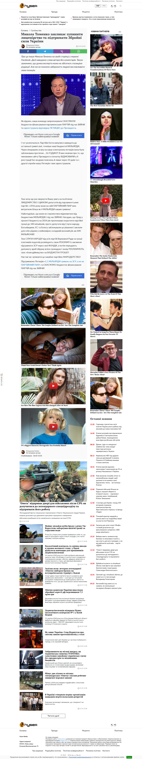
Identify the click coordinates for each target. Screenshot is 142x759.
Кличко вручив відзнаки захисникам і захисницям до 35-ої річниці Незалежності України (109, 469)
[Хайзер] (28, 5)
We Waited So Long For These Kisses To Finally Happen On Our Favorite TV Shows (106, 334)
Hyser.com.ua (61, 739)
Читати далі (53, 716)
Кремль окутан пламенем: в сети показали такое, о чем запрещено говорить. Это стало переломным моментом (94, 18)
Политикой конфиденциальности (80, 757)
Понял (129, 757)
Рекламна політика (108, 1)
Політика (118, 12)
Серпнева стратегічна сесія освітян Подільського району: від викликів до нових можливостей (109, 427)
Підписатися (76, 135)
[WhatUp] (78, 51)
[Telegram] (44, 51)
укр (97, 6)
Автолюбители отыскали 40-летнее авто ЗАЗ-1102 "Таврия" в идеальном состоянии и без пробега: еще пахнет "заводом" (44, 23)
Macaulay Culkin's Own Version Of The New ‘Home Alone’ (105, 373)
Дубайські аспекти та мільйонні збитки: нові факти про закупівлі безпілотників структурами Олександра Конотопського (108, 567)
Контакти (119, 1)
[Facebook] (28, 51)
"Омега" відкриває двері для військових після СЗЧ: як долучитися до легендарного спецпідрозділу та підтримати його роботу (107, 554)
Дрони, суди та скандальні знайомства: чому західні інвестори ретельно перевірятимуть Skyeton (106, 448)
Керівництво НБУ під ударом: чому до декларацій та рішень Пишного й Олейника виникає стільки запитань (107, 459)
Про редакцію (60, 1)
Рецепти (86, 12)
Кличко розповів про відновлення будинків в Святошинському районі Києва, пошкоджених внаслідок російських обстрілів (109, 436)
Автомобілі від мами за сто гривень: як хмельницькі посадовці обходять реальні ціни (108, 586)
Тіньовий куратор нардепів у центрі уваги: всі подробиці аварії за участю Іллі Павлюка (109, 519)
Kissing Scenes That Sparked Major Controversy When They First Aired (104, 219)
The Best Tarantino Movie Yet (102, 105)
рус (104, 6)
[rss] (111, 6)
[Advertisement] (53, 180)
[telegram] (114, 6)
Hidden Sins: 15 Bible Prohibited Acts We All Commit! (106, 142)
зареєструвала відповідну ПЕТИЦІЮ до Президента (50, 128)
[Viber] (61, 51)
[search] (120, 6)
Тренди (54, 12)
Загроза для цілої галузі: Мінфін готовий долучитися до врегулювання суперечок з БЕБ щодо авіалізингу (108, 528)
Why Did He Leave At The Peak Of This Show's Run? (105, 295)
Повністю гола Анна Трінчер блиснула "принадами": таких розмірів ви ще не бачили (43, 18)
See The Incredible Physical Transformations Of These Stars (102, 68)
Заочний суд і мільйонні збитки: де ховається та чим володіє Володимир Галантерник (109, 577)
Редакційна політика (74, 1)
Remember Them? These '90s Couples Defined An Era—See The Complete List (106, 411)
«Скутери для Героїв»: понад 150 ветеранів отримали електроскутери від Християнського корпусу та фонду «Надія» (109, 507)
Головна (23, 12)
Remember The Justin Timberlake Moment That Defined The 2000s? (103, 257)
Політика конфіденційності (91, 1)
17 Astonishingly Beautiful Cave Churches (102, 180)
